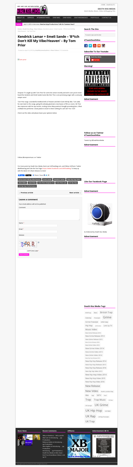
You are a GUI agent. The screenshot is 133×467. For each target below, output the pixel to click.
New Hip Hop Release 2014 (95, 361)
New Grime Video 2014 (94, 348)
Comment (22, 207)
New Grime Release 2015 (93, 339)
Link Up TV (108, 326)
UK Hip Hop (73, 183)
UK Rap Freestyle (103, 417)
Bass (95, 313)
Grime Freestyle (91, 322)
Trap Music (100, 399)
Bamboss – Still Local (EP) (56, 435)
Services (30, 18)
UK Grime (101, 405)
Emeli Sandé (47, 179)
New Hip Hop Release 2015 (95, 365)
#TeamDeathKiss (43, 18)
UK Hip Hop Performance (27, 186)
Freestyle (97, 318)
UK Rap (90, 416)
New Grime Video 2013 (92, 345)
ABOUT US (20, 18)
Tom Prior (32, 183)
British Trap (106, 312)
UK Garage (88, 405)
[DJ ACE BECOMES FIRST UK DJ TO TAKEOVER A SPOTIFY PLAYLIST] (29, 445)
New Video (22, 183)
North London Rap (107, 391)
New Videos (55, 50)
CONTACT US (106, 18)
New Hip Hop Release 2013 (92, 358)
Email (21, 229)
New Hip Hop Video (73, 179)
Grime (107, 317)
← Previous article (26, 193)
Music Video (91, 329)
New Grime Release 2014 (94, 336)
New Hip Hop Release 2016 (95, 368)
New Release (92, 386)
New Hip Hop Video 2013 (93, 371)
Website (21, 235)
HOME (103, 5)
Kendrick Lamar (59, 179)
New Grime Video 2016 (93, 355)
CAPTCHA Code (32, 251)
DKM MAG (56, 18)
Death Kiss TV (111, 5)
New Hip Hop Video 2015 (95, 378)
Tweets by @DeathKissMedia (94, 140)
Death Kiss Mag (28, 29)
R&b (87, 395)
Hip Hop (88, 325)
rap (93, 395)
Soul (105, 395)
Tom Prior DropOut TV (46, 183)
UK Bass (111, 400)
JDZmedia (98, 326)
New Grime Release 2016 (92, 342)
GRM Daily (104, 322)
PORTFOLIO (95, 18)
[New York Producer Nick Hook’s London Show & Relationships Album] (36, 439)
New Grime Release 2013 (93, 333)
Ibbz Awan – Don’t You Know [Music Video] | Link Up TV (54, 455)
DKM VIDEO (67, 18)
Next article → (75, 193)
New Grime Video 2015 (94, 352)
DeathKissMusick (81, 18)
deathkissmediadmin (42, 50)
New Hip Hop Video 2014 (96, 374)
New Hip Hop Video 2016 (94, 382)
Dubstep (88, 318)
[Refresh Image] (39, 242)
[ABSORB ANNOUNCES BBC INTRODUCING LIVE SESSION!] (29, 439)
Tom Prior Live (61, 183)
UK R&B (107, 411)
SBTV (99, 395)
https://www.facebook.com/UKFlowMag (56, 168)
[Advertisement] (97, 116)
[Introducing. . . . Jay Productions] (21, 439)
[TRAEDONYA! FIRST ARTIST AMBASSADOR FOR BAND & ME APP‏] (21, 445)
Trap (88, 399)
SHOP (19, 21)
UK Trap (90, 421)
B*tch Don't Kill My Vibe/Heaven (29, 179)
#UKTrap (88, 313)
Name (21, 223)
